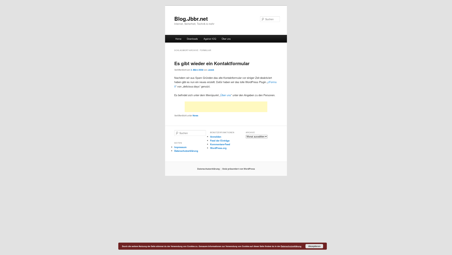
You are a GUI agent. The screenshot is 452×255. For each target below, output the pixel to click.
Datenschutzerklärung (186, 150)
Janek (211, 69)
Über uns (226, 38)
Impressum (180, 147)
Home (178, 38)
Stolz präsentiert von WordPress (238, 168)
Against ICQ (210, 38)
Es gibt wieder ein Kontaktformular (211, 63)
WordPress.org (218, 148)
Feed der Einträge (220, 140)
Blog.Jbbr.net (191, 18)
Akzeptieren (314, 246)
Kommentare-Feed (220, 144)
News (195, 115)
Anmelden (215, 136)
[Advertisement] (226, 106)
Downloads (192, 38)
